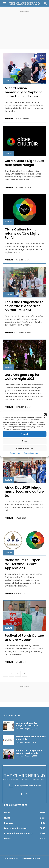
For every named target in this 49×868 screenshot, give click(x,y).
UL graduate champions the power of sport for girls (29, 751)
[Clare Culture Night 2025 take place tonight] (24, 141)
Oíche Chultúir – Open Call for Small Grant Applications (22, 564)
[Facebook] (22, 794)
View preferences (24, 448)
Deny (24, 441)
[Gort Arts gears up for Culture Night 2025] (24, 355)
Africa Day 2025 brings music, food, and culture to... (24, 491)
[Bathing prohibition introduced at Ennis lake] (8, 740)
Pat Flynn (9, 119)
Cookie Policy (15, 453)
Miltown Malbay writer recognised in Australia (27, 724)
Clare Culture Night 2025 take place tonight (24, 163)
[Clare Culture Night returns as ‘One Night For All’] (24, 209)
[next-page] (24, 674)
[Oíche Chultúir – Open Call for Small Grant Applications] (24, 540)
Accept (24, 434)
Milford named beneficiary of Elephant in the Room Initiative (23, 92)
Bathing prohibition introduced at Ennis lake (31, 738)
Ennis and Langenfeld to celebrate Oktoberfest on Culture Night (24, 306)
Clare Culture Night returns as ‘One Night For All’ (22, 233)
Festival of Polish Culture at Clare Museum (24, 637)
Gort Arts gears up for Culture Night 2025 (22, 377)
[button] (45, 414)
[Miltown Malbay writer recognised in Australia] (8, 726)
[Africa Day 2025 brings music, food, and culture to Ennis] (24, 468)
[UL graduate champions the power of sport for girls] (8, 754)
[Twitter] (26, 794)
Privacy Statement (31, 453)
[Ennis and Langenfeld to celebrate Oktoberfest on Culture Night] (24, 282)
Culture (8, 81)
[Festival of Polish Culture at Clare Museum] (24, 616)
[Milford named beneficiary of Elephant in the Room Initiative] (24, 68)
